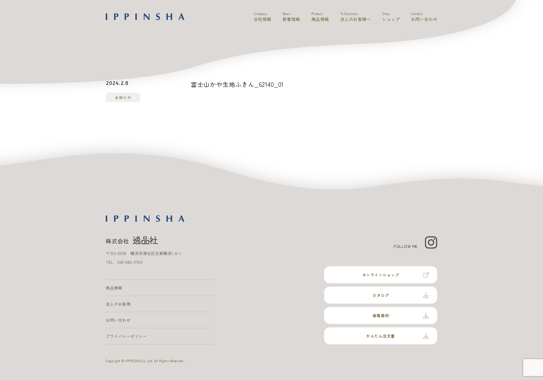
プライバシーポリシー (126, 336)
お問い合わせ (118, 320)
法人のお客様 (118, 304)
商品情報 (114, 288)
